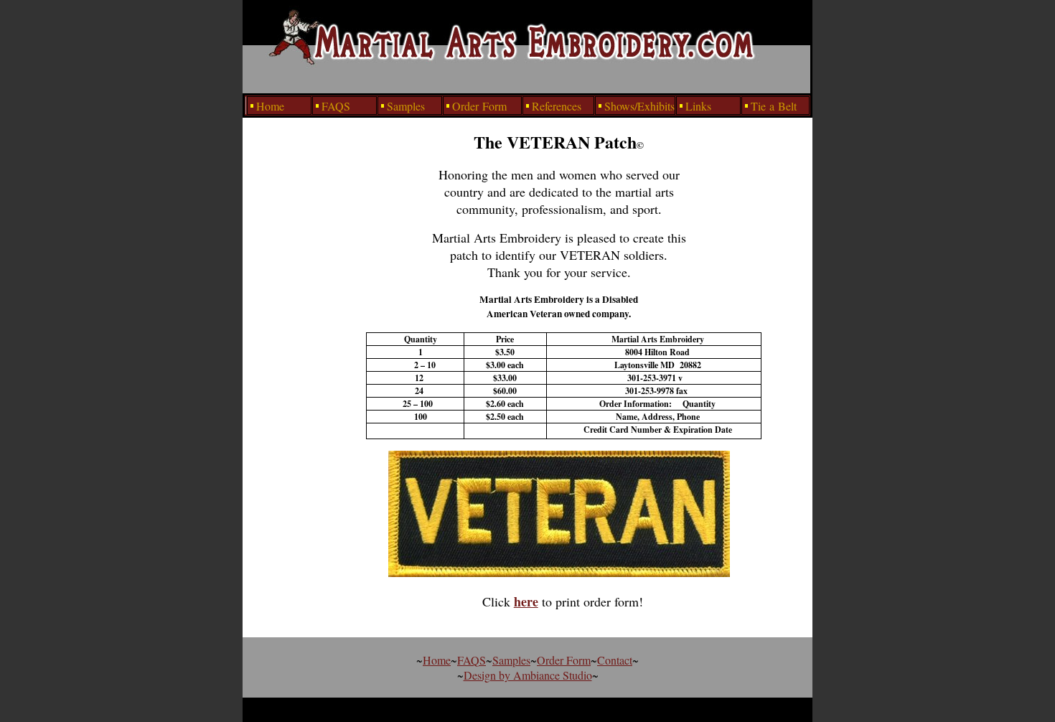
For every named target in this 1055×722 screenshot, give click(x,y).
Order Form (564, 659)
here (526, 601)
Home (437, 659)
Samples (511, 659)
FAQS (471, 659)
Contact (614, 659)
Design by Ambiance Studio (528, 675)
